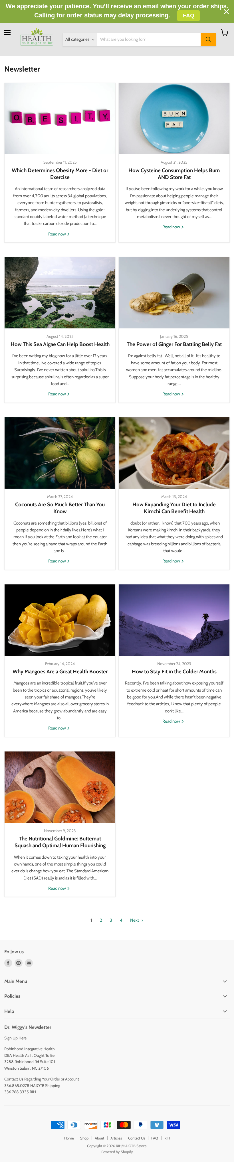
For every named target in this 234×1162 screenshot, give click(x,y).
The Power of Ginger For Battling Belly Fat (174, 344)
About (99, 1138)
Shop (84, 1138)
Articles (116, 1138)
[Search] (208, 39)
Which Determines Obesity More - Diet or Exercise (60, 173)
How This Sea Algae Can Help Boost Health (60, 344)
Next (135, 920)
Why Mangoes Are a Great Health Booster (60, 671)
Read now (57, 234)
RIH (167, 1138)
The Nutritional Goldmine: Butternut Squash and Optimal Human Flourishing (60, 842)
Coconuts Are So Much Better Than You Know (60, 508)
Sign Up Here (15, 1038)
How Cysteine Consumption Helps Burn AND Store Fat (174, 173)
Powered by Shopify (117, 1151)
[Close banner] (226, 12)
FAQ (154, 1138)
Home (69, 1138)
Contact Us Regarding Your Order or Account (41, 1079)
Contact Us (136, 1138)
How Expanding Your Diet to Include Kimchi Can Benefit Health (174, 508)
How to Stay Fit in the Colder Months (174, 671)
